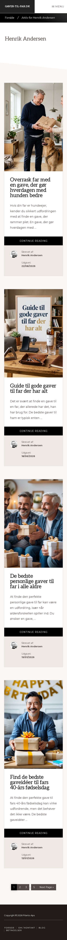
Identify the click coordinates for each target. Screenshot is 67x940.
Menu (59, 6)
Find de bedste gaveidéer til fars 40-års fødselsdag (29, 782)
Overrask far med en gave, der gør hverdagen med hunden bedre (30, 188)
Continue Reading (41, 242)
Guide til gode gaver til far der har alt (33, 388)
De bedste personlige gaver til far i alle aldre (32, 581)
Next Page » (46, 886)
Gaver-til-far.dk (17, 6)
